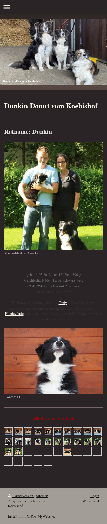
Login (94, 495)
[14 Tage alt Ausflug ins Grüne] (38, 441)
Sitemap (42, 495)
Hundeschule (14, 313)
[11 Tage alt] (8, 441)
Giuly (63, 302)
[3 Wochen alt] (8, 451)
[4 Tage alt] (58, 431)
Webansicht (91, 500)
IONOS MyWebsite (39, 516)
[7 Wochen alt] (53, 361)
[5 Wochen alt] (67, 451)
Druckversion (23, 495)
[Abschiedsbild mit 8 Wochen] (53, 196)
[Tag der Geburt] (8, 431)
